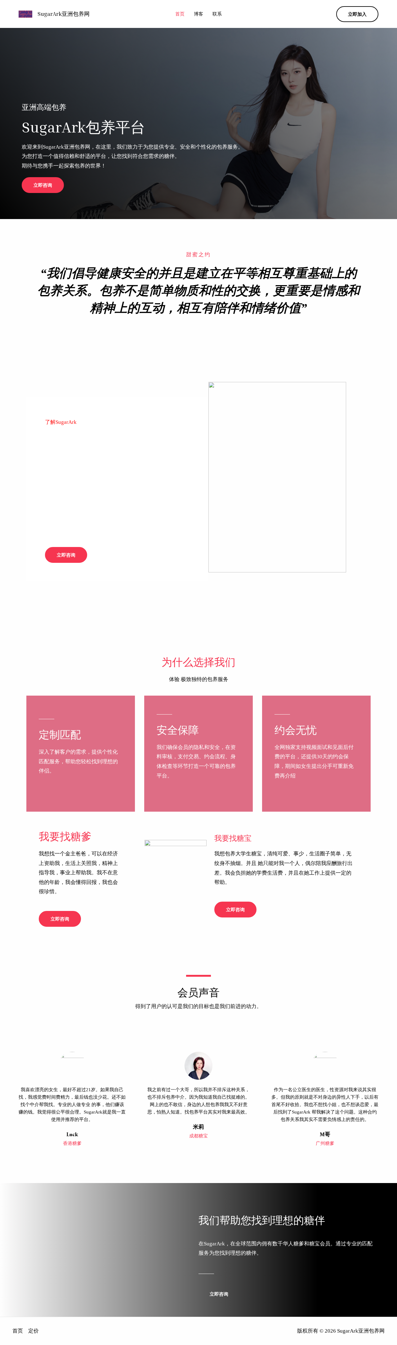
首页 (180, 13)
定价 (33, 1331)
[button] (357, 14)
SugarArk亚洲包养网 (64, 13)
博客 (198, 13)
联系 (217, 13)
